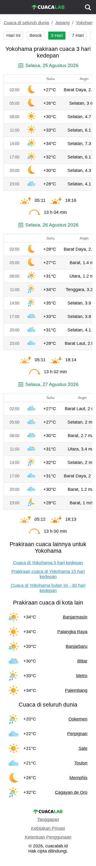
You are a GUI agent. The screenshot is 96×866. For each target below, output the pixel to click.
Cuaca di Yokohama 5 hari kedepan (48, 562)
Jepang (62, 22)
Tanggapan (48, 819)
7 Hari (78, 35)
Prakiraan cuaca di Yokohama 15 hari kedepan (48, 574)
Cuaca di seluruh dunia (26, 22)
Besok (36, 35)
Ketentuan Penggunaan (48, 837)
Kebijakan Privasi (48, 828)
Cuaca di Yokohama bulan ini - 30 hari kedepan (48, 588)
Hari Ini (13, 35)
